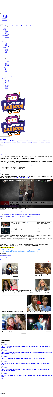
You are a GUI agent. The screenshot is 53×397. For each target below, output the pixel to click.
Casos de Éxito (7, 74)
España (6, 63)
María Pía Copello (5, 16)
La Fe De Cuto (7, 61)
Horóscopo (4, 41)
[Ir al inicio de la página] (2, 387)
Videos (3, 84)
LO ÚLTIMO (4, 15)
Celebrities (6, 88)
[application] (26, 193)
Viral (3, 48)
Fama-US (6, 57)
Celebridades (7, 37)
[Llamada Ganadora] (13, 113)
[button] (26, 193)
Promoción (4, 77)
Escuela (6, 68)
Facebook (6, 49)
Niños (6, 70)
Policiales (6, 31)
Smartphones (7, 81)
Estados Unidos (7, 64)
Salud (5, 69)
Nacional (6, 32)
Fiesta (5, 59)
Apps (5, 82)
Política (6, 30)
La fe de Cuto (4, 20)
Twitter (6, 51)
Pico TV (6, 44)
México (6, 66)
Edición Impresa (5, 90)
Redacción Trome (12, 173)
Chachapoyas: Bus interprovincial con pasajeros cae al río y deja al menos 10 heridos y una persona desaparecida (18, 216)
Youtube (6, 52)
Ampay (6, 45)
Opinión (3, 42)
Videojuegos (7, 80)
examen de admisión (4, 257)
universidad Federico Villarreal (5, 255)
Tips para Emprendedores (9, 76)
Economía (6, 33)
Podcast (3, 22)
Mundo (3, 62)
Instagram (6, 50)
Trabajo (6, 71)
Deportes (3, 40)
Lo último (4, 28)
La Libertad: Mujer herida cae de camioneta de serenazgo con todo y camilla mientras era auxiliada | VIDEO (18, 212)
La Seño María (7, 46)
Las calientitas (7, 60)
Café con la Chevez (5, 19)
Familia (3, 67)
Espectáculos (4, 35)
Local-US (6, 56)
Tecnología (4, 78)
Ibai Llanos (4, 18)
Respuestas (4, 47)
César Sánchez (4, 17)
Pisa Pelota (6, 43)
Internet (6, 79)
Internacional (7, 34)
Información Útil (7, 75)
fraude (1, 259)
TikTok (6, 53)
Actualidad (4, 29)
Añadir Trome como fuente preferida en (6, 149)
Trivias (3, 83)
